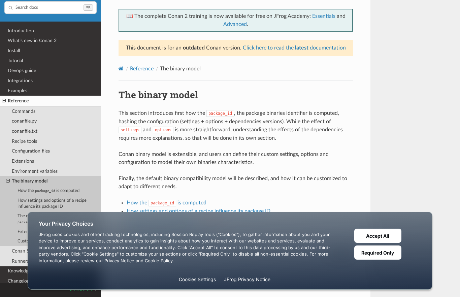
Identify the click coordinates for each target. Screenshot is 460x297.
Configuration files (31, 151)
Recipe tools (24, 141)
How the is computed (48, 191)
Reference (18, 100)
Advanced (235, 24)
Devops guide (22, 70)
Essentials (323, 16)
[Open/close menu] (4, 101)
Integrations (20, 80)
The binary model (29, 181)
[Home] (121, 68)
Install (14, 50)
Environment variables (35, 171)
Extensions (23, 161)
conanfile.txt (24, 131)
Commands (23, 111)
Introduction (21, 30)
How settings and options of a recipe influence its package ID (52, 203)
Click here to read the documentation (294, 48)
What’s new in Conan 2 (32, 40)
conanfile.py (24, 121)
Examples (17, 90)
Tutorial (15, 60)
